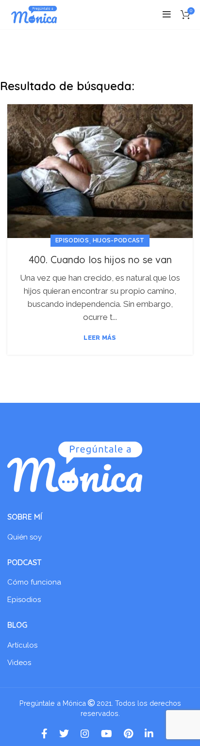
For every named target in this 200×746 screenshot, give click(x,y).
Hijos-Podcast (119, 240)
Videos (19, 662)
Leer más (99, 337)
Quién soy (24, 537)
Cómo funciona (34, 582)
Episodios (72, 240)
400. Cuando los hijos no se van (100, 260)
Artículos (22, 645)
